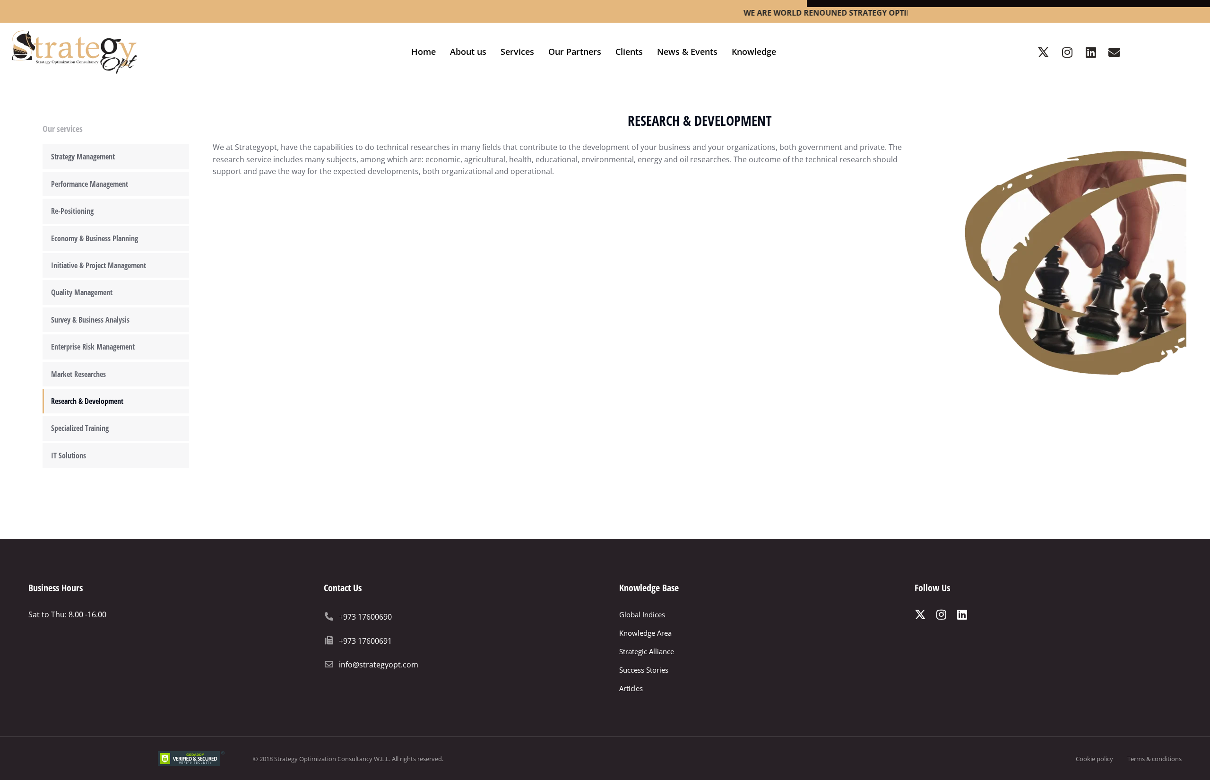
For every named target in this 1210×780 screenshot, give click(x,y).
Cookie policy (1094, 758)
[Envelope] (1114, 52)
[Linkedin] (1091, 52)
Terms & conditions (1154, 758)
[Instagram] (1067, 52)
